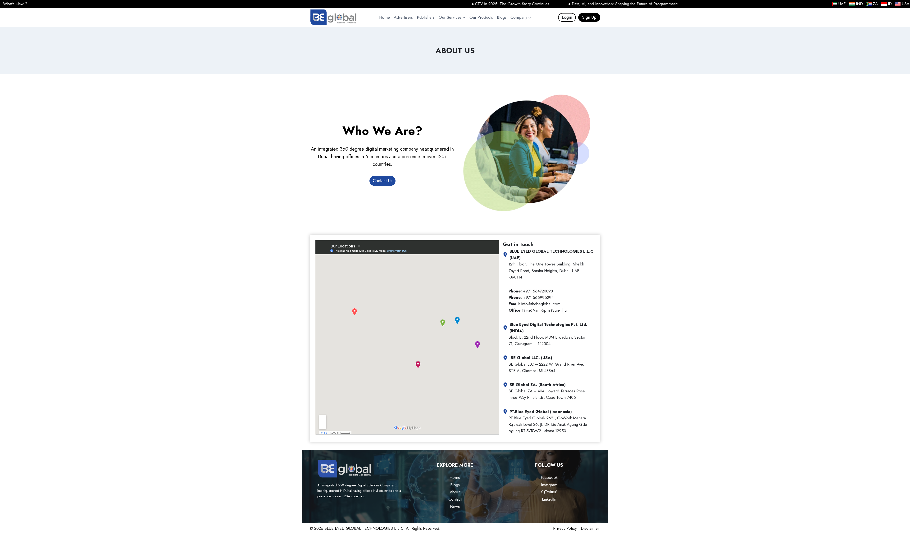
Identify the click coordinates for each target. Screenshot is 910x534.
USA (905, 4)
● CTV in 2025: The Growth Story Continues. (488, 4)
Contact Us (382, 181)
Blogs (501, 17)
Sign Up (589, 17)
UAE (842, 4)
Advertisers (403, 17)
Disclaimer (590, 528)
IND (859, 4)
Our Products (481, 17)
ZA (875, 4)
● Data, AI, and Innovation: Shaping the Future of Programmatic (600, 4)
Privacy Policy (565, 528)
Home (384, 17)
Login (567, 17)
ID (890, 4)
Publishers (426, 17)
